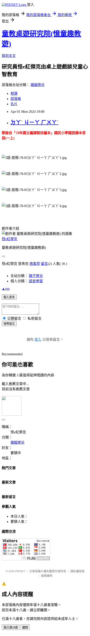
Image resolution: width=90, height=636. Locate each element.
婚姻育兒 (38, 85)
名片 (13, 104)
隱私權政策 (77, 571)
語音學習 (36, 281)
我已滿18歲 (10, 627)
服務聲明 (46, 575)
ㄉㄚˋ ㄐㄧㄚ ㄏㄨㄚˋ (34, 122)
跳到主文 (9, 56)
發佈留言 (9, 323)
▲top (6, 289)
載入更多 (9, 297)
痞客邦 (34, 264)
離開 (25, 627)
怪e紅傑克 (9, 239)
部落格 (15, 99)
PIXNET (20, 571)
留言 (44, 264)
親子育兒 (36, 276)
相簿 (13, 93)
